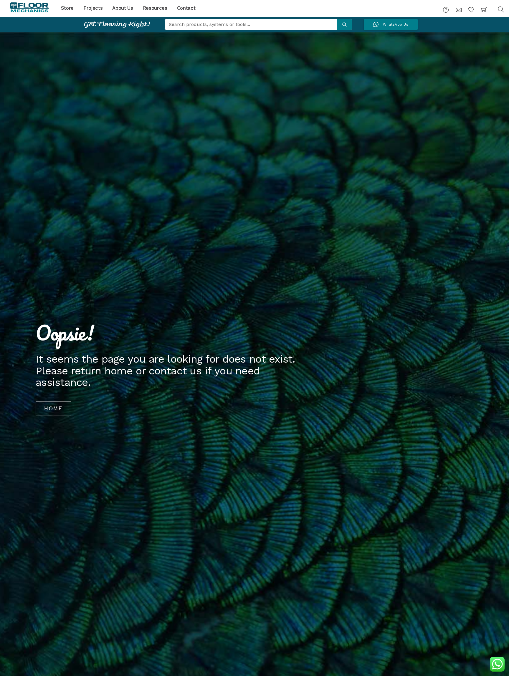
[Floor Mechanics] (29, 7)
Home (53, 408)
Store (67, 8)
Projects (93, 8)
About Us (122, 8)
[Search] (344, 24)
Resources (155, 8)
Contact (186, 8)
